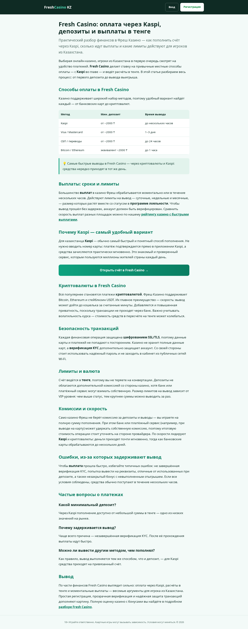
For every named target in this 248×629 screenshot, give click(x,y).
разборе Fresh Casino (75, 607)
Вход (172, 7)
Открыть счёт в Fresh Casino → (124, 270)
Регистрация (192, 7)
